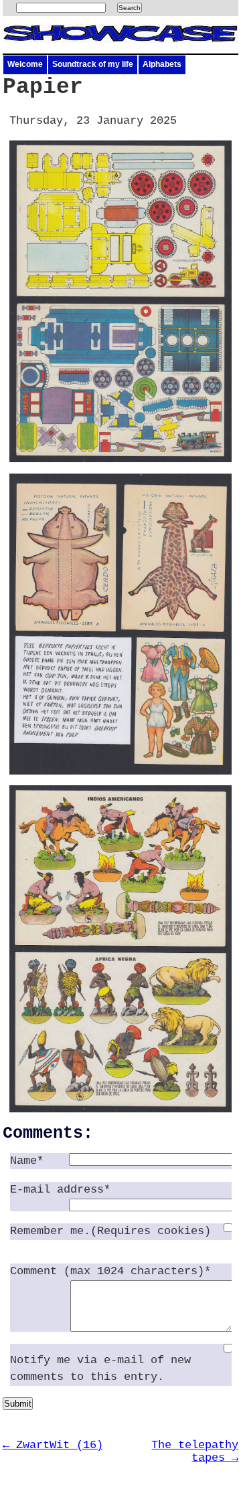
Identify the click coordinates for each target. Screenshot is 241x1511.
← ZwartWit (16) (53, 1445)
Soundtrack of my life (92, 64)
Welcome (25, 64)
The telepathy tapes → (194, 1451)
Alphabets (162, 64)
